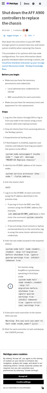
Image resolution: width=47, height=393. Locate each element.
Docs (26, 3)
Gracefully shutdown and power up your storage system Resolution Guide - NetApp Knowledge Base (23, 65)
